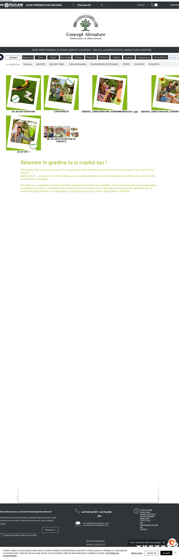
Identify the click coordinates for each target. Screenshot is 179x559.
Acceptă (166, 553)
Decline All (151, 553)
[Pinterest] (175, 544)
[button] (143, 5)
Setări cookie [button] (137, 553)
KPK (141, 523)
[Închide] (175, 553)
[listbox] (143, 5)
